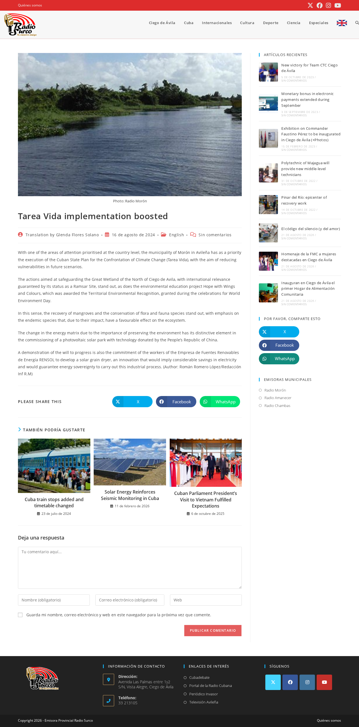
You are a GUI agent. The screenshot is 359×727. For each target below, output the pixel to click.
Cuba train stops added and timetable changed (54, 502)
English (176, 234)
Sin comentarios (215, 234)
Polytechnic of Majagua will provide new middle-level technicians (305, 168)
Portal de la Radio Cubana (210, 685)
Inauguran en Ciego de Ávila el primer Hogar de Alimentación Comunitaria (308, 288)
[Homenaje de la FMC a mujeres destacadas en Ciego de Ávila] (268, 261)
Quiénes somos (30, 5)
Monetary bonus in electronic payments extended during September (307, 99)
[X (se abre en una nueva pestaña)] (310, 5)
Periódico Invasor (203, 693)
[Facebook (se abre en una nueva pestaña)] (319, 5)
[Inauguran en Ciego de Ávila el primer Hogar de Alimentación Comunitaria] (268, 292)
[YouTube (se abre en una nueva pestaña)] (337, 5)
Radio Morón (275, 390)
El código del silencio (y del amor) (310, 228)
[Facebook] (290, 682)
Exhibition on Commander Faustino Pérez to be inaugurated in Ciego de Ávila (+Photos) (310, 134)
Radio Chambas (277, 405)
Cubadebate (199, 677)
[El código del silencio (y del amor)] (268, 232)
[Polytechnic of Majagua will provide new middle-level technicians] (268, 172)
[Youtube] (324, 682)
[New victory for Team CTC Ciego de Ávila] (268, 72)
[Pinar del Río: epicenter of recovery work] (268, 204)
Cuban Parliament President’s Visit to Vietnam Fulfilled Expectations (205, 499)
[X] (273, 682)
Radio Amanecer (277, 397)
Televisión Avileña (203, 702)
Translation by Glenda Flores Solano (62, 234)
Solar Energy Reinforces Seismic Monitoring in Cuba (130, 495)
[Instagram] (307, 682)
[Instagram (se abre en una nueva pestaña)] (328, 5)
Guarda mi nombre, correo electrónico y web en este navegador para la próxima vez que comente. (118, 614)
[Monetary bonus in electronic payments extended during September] (268, 103)
